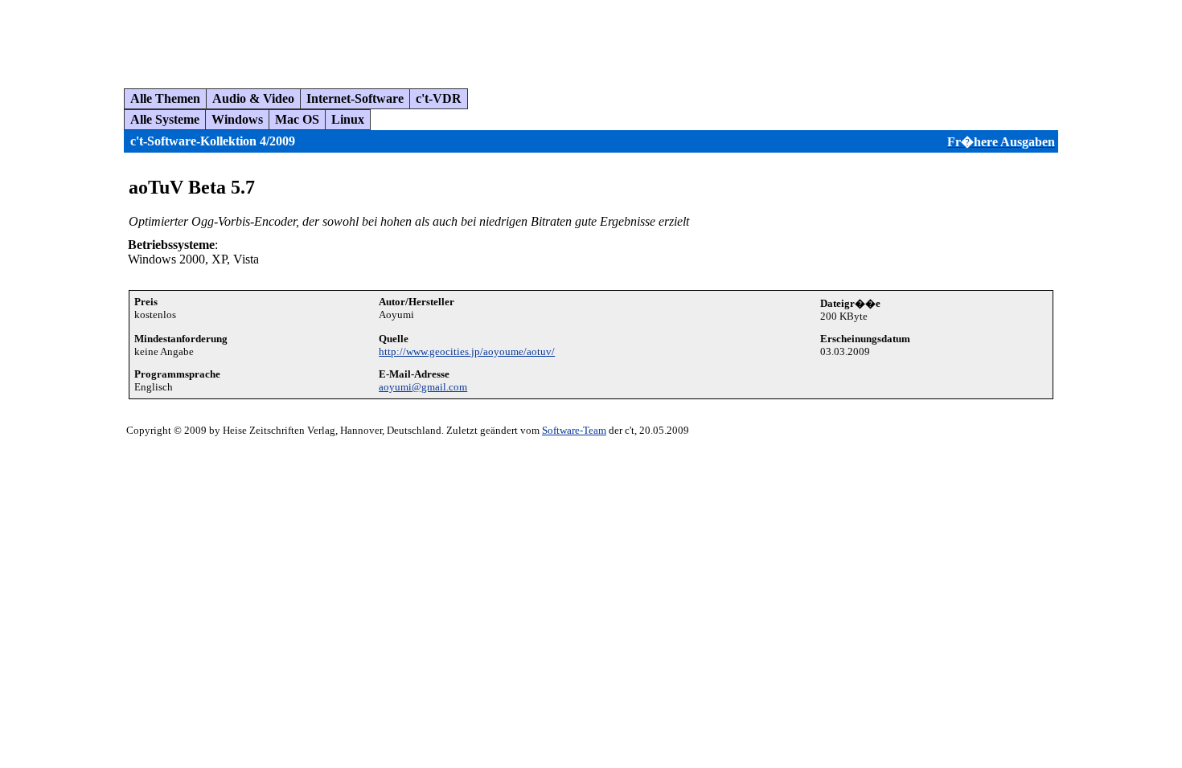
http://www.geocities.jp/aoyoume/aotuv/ (467, 351)
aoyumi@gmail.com (423, 387)
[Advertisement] (300, 38)
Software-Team (574, 430)
